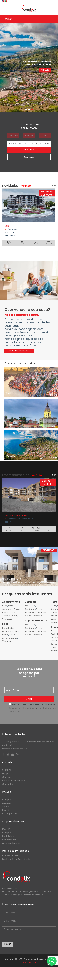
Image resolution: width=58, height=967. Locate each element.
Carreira (6, 777)
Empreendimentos (12, 843)
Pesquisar (29, 149)
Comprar (13, 135)
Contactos (7, 784)
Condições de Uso (11, 855)
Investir (6, 810)
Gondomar (7, 609)
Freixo (16, 609)
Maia (10, 605)
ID (45, 135)
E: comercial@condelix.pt (15, 748)
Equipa (5, 773)
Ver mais (45, 70)
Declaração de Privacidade (16, 859)
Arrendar (29, 135)
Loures (14, 615)
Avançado (29, 157)
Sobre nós (7, 769)
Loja (7, 226)
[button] (52, 185)
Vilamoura (7, 619)
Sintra (12, 612)
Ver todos (26, 185)
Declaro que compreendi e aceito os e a (32, 708)
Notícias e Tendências (13, 780)
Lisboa (5, 612)
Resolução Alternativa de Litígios (27, 894)
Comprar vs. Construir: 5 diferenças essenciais (28, 582)
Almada (6, 615)
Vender (6, 806)
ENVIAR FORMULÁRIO (19, 350)
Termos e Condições (21, 708)
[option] (29, 566)
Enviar (29, 698)
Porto (4, 605)
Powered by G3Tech (29, 962)
